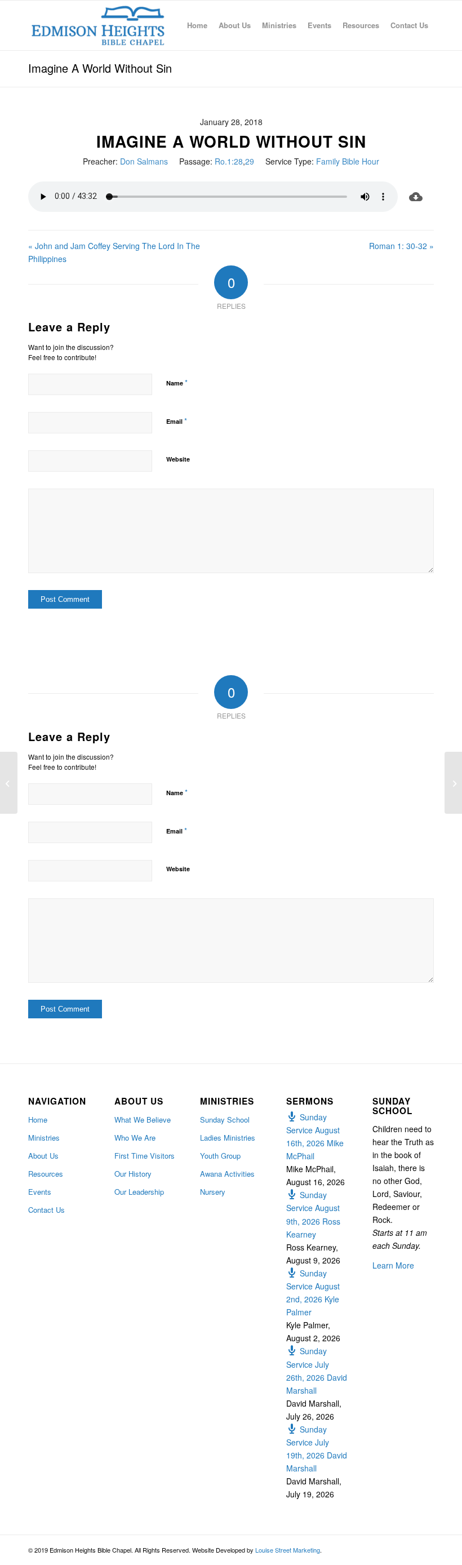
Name (177, 382)
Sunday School (225, 1119)
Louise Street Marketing (287, 1549)
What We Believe (142, 1119)
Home (37, 1119)
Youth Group (220, 1155)
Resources (45, 1173)
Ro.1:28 (229, 161)
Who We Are (135, 1137)
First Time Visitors (144, 1155)
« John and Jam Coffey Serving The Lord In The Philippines (114, 252)
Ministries (44, 1137)
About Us (43, 1155)
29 (249, 161)
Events (39, 1191)
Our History (133, 1173)
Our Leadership (139, 1191)
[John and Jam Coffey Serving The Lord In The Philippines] (8, 783)
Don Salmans (144, 161)
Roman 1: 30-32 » (401, 245)
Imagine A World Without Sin (100, 68)
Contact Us (46, 1209)
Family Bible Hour (347, 161)
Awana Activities (227, 1173)
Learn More (393, 1265)
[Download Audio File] (416, 196)
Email (176, 420)
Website (178, 459)
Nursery (212, 1191)
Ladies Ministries (227, 1137)
